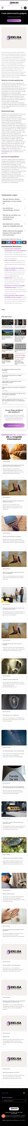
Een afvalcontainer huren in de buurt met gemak (7, 338)
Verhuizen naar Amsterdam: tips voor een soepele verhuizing (13, 501)
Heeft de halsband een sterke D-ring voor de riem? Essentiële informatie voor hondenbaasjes (13, 400)
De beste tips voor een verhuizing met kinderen (12, 644)
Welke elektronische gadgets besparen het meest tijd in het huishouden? (14, 233)
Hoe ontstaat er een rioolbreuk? (11, 715)
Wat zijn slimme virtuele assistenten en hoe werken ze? (14, 201)
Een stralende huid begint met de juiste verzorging (11, 370)
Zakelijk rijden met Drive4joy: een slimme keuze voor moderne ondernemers (13, 394)
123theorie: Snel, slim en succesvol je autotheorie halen (13, 388)
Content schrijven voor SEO (20, 351)
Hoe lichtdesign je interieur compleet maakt (6, 362)
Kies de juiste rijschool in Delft (7, 351)
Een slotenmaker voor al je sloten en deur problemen (13, 930)
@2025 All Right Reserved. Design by (14, 1120)
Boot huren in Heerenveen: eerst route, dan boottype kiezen (19, 362)
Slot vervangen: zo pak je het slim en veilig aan (20, 327)
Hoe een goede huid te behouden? (11, 965)
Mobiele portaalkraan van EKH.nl (11, 1072)
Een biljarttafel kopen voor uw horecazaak (13, 750)
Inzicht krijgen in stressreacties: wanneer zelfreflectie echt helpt (11, 382)
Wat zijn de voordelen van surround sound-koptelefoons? (14, 217)
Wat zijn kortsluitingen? (9, 893)
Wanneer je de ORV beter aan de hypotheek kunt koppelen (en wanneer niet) (14, 1001)
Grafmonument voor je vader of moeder (13, 858)
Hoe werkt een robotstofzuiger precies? (14, 209)
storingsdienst (5, 151)
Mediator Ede (8, 278)
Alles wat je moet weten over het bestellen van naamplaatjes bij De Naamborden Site (13, 787)
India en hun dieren (10, 260)
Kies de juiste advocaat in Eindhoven (12, 536)
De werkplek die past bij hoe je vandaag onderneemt (11, 376)
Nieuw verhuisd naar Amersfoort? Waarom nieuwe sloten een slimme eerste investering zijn (20, 339)
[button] (21, 8)
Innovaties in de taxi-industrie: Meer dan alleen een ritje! (13, 823)
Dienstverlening (14, 20)
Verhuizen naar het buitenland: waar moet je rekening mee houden (13, 608)
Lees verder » (5, 372)
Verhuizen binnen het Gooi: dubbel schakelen (7, 327)
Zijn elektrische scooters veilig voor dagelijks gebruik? (14, 225)
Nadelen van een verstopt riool (10, 679)
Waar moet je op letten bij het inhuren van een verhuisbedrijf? (13, 573)
